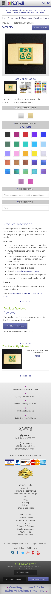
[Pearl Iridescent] (44, 153)
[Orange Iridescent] (7, 162)
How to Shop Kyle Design (25, 494)
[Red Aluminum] (25, 135)
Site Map (25, 502)
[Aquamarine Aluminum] (44, 144)
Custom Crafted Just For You (25, 403)
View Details (40, 27)
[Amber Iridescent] (16, 162)
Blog (25, 499)
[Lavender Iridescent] (21, 181)
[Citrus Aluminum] (25, 153)
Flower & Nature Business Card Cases (28, 12)
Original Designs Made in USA (25, 389)
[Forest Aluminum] (7, 144)
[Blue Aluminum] (44, 135)
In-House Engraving (25, 411)
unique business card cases (27, 271)
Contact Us (25, 523)
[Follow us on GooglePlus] (28, 553)
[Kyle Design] (16, 2)
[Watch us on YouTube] (38, 553)
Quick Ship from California (25, 418)
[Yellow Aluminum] (35, 153)
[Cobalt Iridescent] (44, 162)
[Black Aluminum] (7, 135)
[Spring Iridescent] (25, 172)
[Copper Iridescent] (25, 162)
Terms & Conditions (25, 508)
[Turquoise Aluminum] (35, 144)
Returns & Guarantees (25, 520)
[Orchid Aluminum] (7, 153)
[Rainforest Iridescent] (16, 172)
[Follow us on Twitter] (23, 553)
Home (8, 10)
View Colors (25, 127)
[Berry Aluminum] (16, 135)
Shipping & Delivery (25, 526)
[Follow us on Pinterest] (33, 553)
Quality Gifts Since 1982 (25, 396)
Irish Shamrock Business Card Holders (37, 351)
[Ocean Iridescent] (7, 172)
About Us (25, 488)
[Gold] (30, 115)
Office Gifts (17, 10)
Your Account (25, 532)
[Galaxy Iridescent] (35, 162)
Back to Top (25, 301)
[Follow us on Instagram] (12, 553)
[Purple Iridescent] (44, 172)
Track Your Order (25, 535)
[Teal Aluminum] (25, 144)
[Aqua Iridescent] (35, 172)
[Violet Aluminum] (35, 135)
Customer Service (25, 518)
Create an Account (25, 529)
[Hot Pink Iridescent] (30, 181)
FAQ (25, 497)
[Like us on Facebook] (17, 553)
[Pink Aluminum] (16, 153)
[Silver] (21, 115)
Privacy (25, 505)
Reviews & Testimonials (25, 491)
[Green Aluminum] (16, 144)
